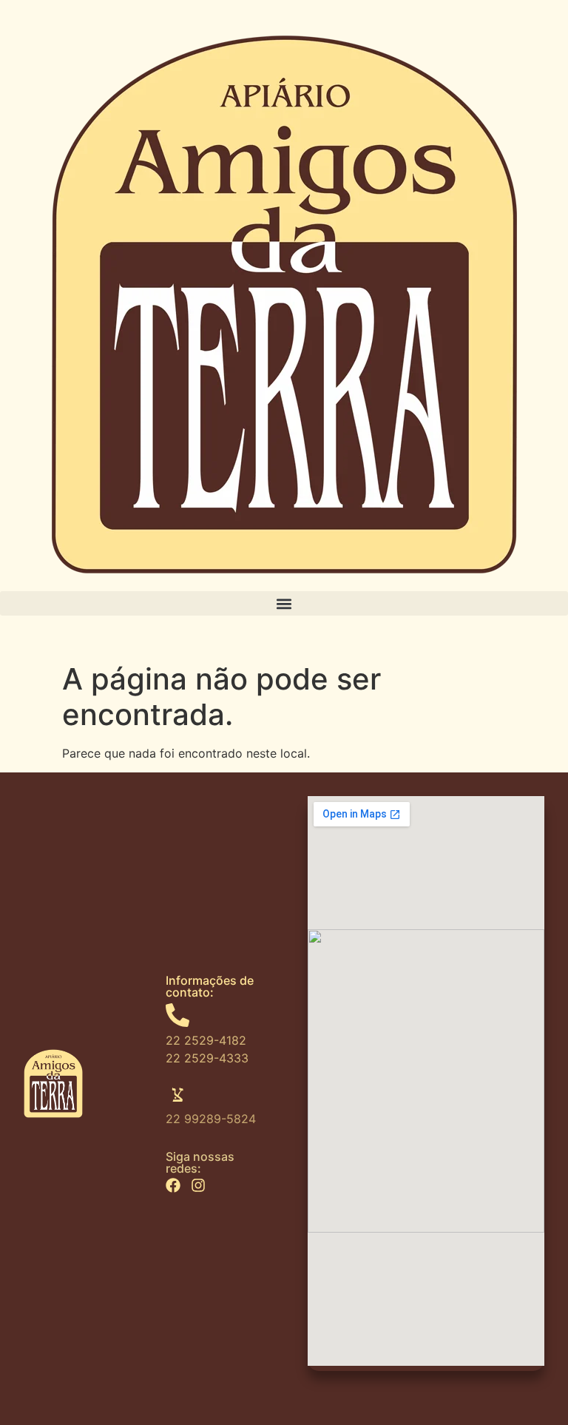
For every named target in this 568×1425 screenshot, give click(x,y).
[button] (284, 603)
